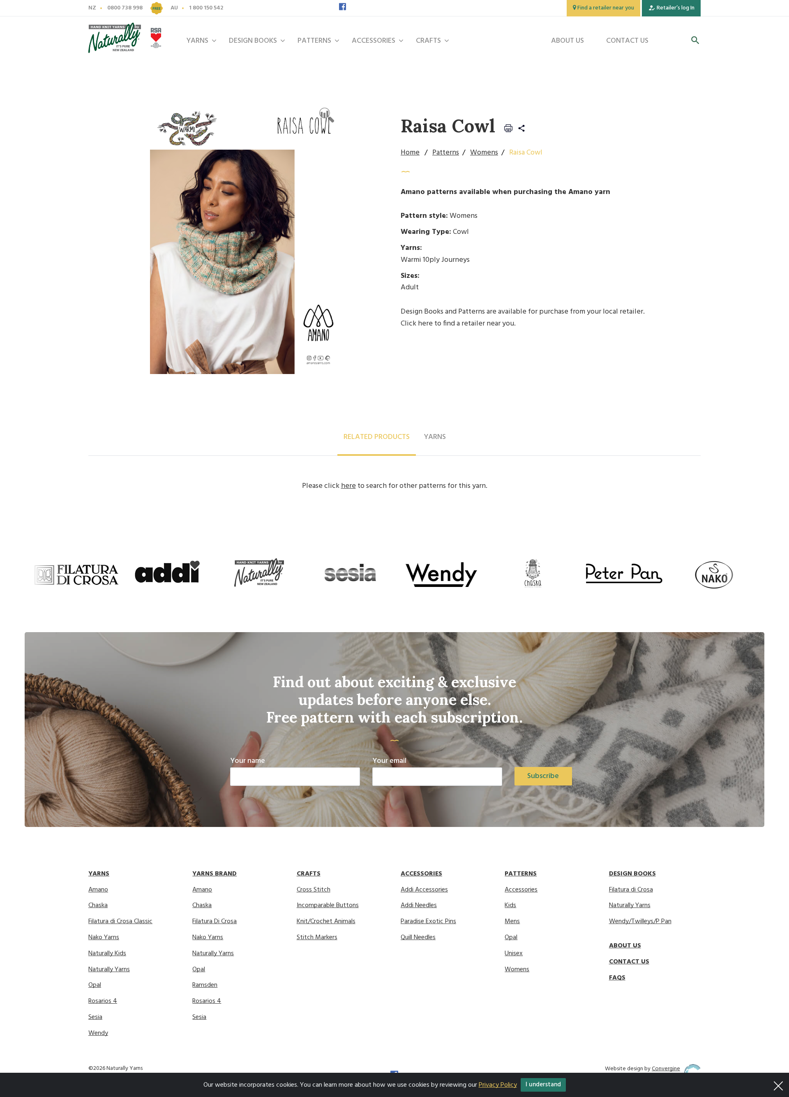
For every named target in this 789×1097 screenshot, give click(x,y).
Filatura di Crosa (631, 890)
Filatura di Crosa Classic (120, 922)
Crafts (428, 41)
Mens (512, 922)
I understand (543, 1085)
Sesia (95, 1017)
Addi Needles (419, 906)
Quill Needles (418, 938)
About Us (567, 41)
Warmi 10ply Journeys (435, 260)
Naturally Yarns (109, 970)
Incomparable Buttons (328, 906)
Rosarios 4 (102, 1001)
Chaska (98, 906)
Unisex (514, 954)
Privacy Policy (498, 1085)
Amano (98, 890)
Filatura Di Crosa (214, 922)
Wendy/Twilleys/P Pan (640, 922)
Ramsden (204, 985)
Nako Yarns (103, 938)
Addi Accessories (424, 890)
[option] (76, 574)
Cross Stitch (313, 890)
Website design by (642, 1069)
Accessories (373, 41)
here (425, 324)
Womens (484, 153)
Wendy (98, 1033)
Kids (510, 906)
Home (410, 153)
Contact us (627, 41)
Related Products (377, 437)
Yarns (197, 41)
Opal (94, 985)
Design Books (253, 41)
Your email (389, 761)
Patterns (314, 41)
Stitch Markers (317, 938)
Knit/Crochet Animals (326, 922)
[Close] (778, 1083)
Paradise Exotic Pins (428, 922)
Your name (247, 761)
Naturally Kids (107, 954)
